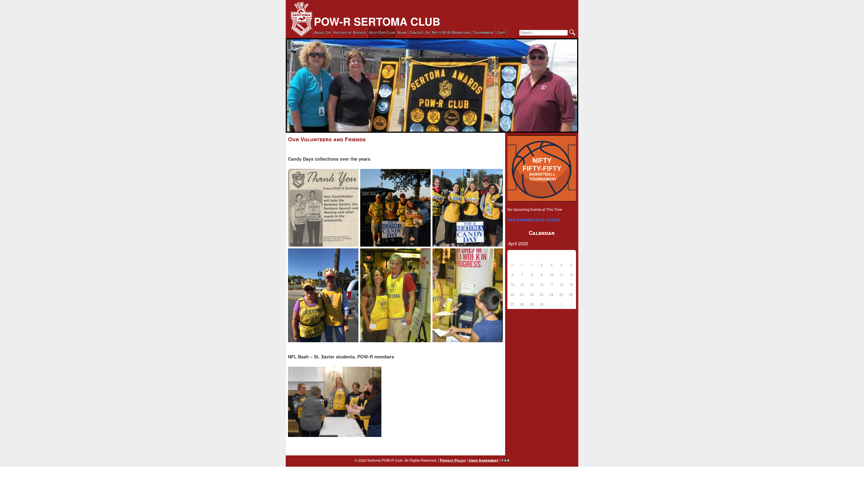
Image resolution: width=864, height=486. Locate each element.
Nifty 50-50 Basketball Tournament (463, 32)
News (402, 32)
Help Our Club (382, 32)
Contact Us (419, 32)
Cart (501, 32)
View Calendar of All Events (533, 219)
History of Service (350, 32)
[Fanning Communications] (505, 460)
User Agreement (483, 460)
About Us (322, 32)
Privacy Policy (453, 460)
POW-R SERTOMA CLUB (377, 21)
